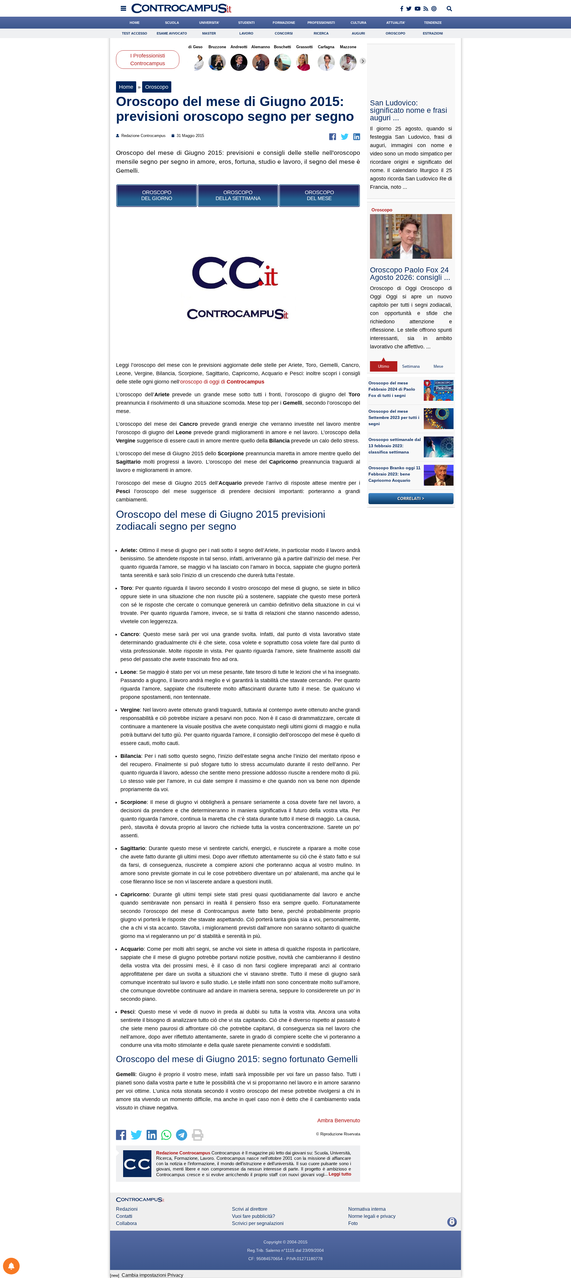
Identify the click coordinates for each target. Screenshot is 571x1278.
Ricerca (321, 33)
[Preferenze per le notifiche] (11, 1266)
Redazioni (127, 1209)
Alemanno (260, 47)
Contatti (124, 1216)
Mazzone (348, 47)
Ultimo (383, 366)
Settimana (411, 366)
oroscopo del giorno (156, 195)
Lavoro (246, 33)
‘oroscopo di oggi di (221, 382)
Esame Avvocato (172, 33)
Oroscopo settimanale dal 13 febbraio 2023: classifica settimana (394, 445)
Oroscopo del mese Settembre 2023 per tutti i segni (393, 417)
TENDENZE (433, 22)
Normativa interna (367, 1209)
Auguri (358, 33)
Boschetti (282, 47)
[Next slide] (363, 61)
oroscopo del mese (319, 195)
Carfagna (326, 47)
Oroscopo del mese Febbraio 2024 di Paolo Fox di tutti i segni (391, 389)
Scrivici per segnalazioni (258, 1223)
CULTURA (358, 22)
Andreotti (238, 47)
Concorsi (284, 33)
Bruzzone (217, 47)
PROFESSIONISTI (321, 22)
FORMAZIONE (284, 22)
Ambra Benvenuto (338, 1120)
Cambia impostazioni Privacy (152, 1275)
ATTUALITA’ (395, 22)
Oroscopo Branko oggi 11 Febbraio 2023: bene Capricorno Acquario (394, 474)
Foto (353, 1223)
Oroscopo (395, 33)
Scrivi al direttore (249, 1209)
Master (209, 33)
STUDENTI (246, 22)
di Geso (195, 47)
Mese (438, 366)
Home (126, 87)
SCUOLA (172, 22)
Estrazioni (433, 33)
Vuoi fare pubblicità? (253, 1216)
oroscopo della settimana (238, 195)
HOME (134, 22)
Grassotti (304, 47)
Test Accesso (134, 33)
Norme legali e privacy (372, 1216)
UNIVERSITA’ (209, 22)
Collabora (126, 1223)
